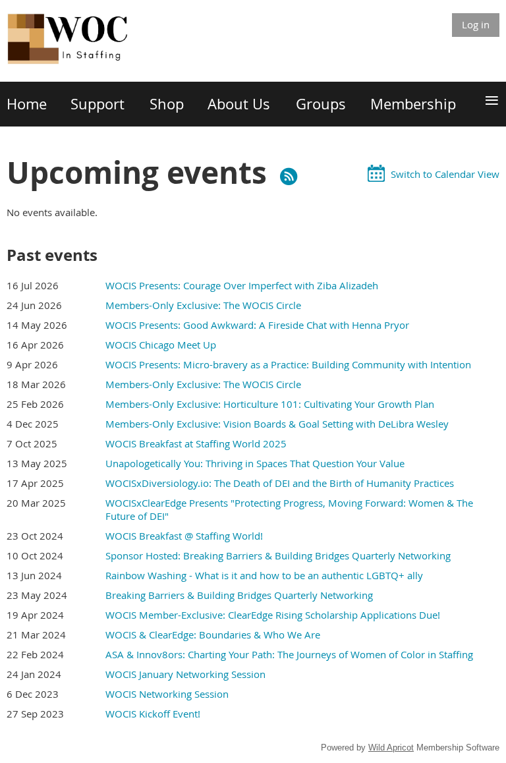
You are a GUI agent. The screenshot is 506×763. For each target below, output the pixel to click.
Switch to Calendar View (445, 174)
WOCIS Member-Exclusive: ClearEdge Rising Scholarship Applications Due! (272, 614)
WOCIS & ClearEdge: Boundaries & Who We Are (212, 634)
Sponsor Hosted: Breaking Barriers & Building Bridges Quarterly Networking (278, 555)
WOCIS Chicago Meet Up (160, 344)
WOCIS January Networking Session (185, 674)
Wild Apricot (391, 747)
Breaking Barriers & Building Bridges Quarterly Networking (239, 595)
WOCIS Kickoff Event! (152, 713)
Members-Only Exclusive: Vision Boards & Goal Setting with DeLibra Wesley (277, 423)
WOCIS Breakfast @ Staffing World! (184, 535)
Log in (476, 24)
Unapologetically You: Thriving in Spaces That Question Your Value (255, 463)
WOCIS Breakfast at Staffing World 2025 (196, 443)
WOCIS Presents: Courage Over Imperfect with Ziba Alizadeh (241, 285)
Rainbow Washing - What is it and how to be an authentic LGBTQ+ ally (264, 575)
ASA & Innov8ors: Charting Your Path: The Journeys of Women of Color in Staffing (289, 654)
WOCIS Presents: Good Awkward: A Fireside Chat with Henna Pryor (257, 324)
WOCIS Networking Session (167, 693)
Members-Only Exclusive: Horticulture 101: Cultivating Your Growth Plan (269, 403)
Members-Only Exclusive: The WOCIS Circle (203, 305)
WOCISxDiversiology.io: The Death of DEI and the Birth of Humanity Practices (279, 483)
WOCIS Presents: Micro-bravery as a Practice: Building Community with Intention (288, 364)
